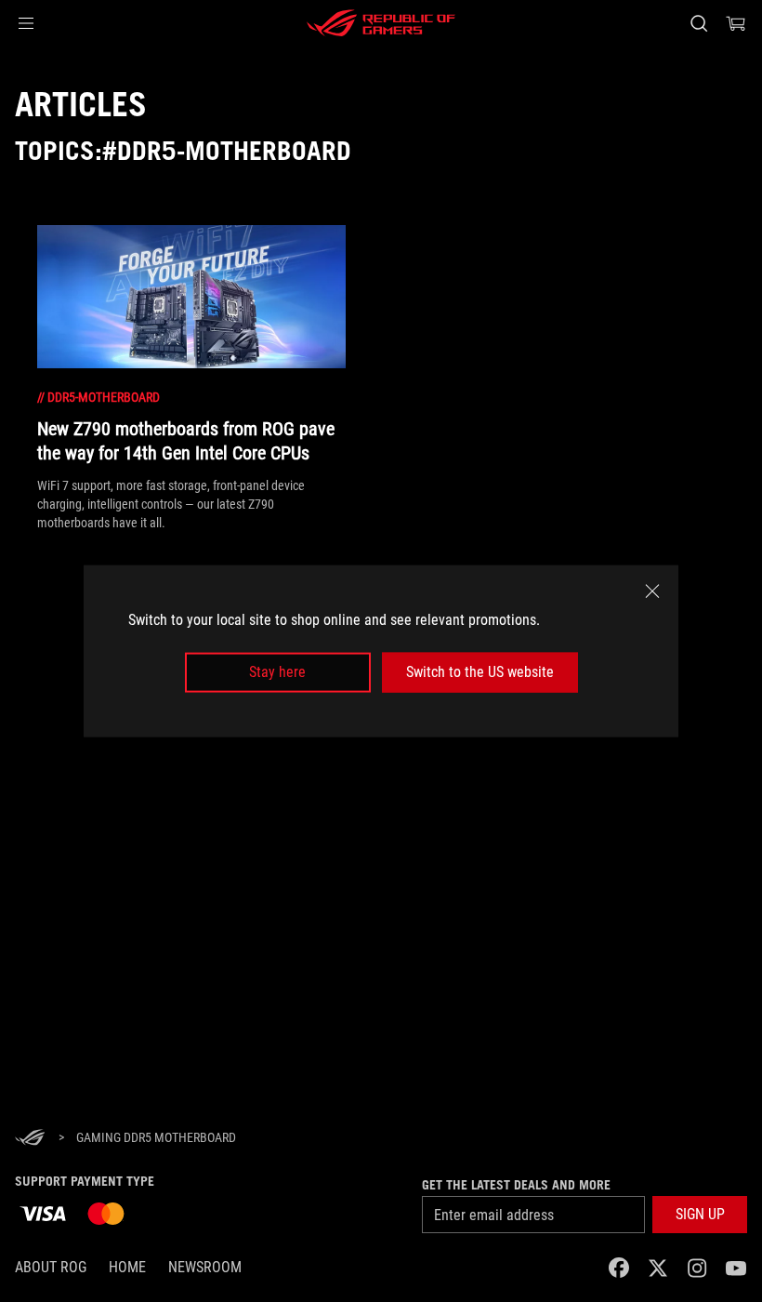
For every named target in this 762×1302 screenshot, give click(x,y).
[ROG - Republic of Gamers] (381, 23)
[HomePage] (30, 1139)
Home (127, 1267)
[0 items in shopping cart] (736, 23)
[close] (652, 591)
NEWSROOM (205, 1267)
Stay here (277, 672)
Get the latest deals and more (516, 1184)
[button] (26, 23)
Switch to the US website (480, 672)
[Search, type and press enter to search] (699, 23)
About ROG (50, 1267)
